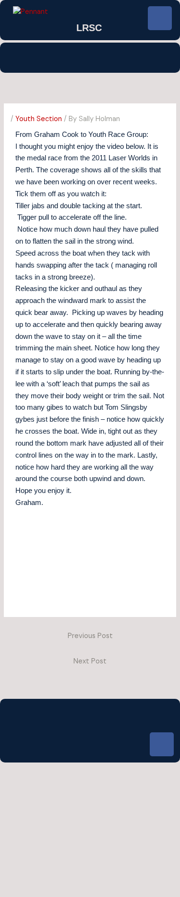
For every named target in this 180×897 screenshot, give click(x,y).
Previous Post (90, 635)
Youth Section (38, 118)
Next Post (90, 661)
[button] (89, 58)
